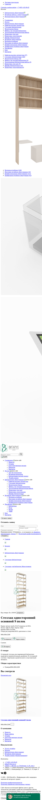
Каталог (7, 750)
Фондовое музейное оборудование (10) (18, 172)
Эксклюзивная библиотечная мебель (17, 32)
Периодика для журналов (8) (14, 67)
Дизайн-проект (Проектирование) (16, 755)
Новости (11, 462)
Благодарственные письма (17, 465)
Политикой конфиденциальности (30, 534)
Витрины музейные (11, 41)
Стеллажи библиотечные (13, 27)
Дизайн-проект (14, 478)
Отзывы (11, 464)
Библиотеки (13, 506)
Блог (6, 50)
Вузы (10, 508)
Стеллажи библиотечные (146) (15, 57)
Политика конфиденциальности (11, 782)
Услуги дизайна (10, 748)
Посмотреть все (6, 675)
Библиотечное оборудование (14, 13)
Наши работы (9, 734)
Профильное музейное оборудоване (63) (18, 175)
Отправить (5, 535)
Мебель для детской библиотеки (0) (16, 60)
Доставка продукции (12, 2)
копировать (20, 612)
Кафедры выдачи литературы (14, 25)
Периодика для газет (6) (13, 64)
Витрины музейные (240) (13, 170)
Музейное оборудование (13, 39)
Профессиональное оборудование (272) (18, 174)
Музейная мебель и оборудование (16, 15)
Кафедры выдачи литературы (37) (16, 55)
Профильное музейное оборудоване (17, 46)
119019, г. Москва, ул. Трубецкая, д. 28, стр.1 (19, 766)
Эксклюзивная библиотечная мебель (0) (18, 62)
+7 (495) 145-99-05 (23, 7)
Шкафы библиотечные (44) (14, 65)
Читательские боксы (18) (13, 58)
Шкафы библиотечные (12, 38)
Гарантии (8, 4)
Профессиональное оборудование (16, 45)
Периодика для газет (11, 34)
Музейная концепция (16, 474)
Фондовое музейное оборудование (16, 43)
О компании (9, 20)
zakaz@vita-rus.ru (10, 764)
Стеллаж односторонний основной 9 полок (16, 720)
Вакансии (12, 467)
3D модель (6, 646)
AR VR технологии (15, 472)
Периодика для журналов (13, 36)
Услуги (7, 22)
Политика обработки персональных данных (15, 784)
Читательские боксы (11, 29)
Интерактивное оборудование (15, 16)
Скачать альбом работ (8, 7)
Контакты (8, 52)
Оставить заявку (6, 518)
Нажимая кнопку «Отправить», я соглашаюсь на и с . (21, 533)
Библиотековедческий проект (18, 476)
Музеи (11, 509)
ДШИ (10, 511)
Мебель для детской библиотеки (15, 31)
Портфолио (8, 48)
